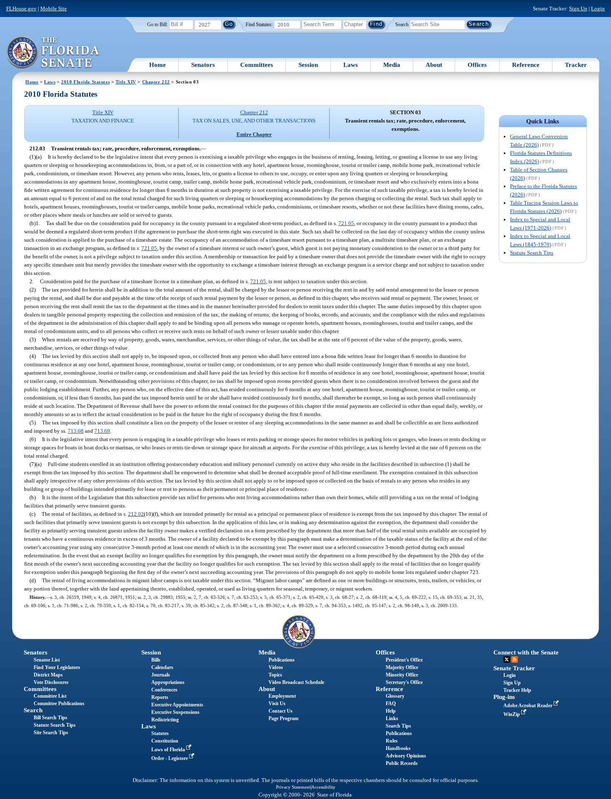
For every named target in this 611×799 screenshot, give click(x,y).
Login (598, 8)
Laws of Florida (168, 749)
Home (157, 64)
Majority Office (402, 667)
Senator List (47, 660)
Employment (282, 696)
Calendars (162, 667)
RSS (514, 659)
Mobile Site (53, 8)
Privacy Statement (293, 786)
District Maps (48, 675)
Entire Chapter (254, 134)
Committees (256, 64)
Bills (155, 660)
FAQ (391, 703)
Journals (160, 675)
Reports (159, 697)
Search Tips (398, 726)
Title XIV (126, 81)
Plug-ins (504, 697)
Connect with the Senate (526, 652)
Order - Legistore (170, 758)
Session (308, 64)
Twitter (506, 659)
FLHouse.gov (21, 8)
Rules (392, 741)
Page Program (283, 718)
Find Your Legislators (57, 667)
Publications (282, 660)
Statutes (160, 733)
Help (391, 711)
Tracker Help (517, 690)
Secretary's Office (404, 682)
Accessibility (323, 786)
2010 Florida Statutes (85, 81)
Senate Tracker (514, 668)
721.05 (346, 223)
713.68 (76, 431)
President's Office (404, 660)
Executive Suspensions (175, 712)
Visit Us (277, 703)
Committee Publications (59, 703)
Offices (477, 64)
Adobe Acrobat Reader (528, 705)
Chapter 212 (156, 81)
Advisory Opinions (406, 756)
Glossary (395, 696)
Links (392, 718)
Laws (350, 64)
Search (402, 24)
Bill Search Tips (50, 718)
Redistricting (165, 720)
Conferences (164, 690)
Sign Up (578, 8)
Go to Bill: (157, 24)
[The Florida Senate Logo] (53, 53)
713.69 (102, 431)
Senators (203, 64)
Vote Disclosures (51, 682)
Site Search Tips (51, 732)
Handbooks (398, 748)
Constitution (164, 741)
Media (391, 64)
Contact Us (281, 711)
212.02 (136, 514)
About (434, 64)
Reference (526, 64)
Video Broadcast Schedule (296, 682)
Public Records (402, 763)
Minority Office (402, 675)
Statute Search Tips (531, 253)
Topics (275, 675)
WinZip (512, 714)
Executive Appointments (177, 705)
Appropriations (168, 682)
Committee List (50, 696)
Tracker (576, 64)
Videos (276, 667)
